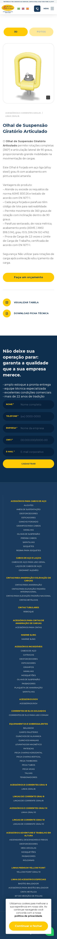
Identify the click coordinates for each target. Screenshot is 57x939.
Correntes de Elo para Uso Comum (28, 715)
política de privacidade (28, 916)
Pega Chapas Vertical (28, 757)
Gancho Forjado (28, 521)
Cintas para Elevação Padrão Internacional (28, 590)
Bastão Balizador (28, 883)
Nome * (10, 404)
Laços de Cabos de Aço (29, 566)
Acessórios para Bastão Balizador (28, 887)
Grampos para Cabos (28, 526)
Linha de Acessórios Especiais (28, 879)
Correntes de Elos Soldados (28, 711)
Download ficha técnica (31, 313)
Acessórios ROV (28, 699)
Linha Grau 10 (28, 812)
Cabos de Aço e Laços (28, 558)
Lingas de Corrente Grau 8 (28, 796)
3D (15, 31)
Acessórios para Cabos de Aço (28, 501)
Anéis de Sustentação (28, 509)
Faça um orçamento (28, 277)
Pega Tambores (28, 761)
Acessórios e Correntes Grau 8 (23, 113)
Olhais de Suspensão (28, 534)
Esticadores (28, 517)
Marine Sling (28, 635)
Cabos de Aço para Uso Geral (28, 562)
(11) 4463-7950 (37, 9)
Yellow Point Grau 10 (29, 872)
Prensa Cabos (28, 538)
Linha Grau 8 (12, 116)
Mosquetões (28, 675)
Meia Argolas (28, 848)
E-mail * (10, 451)
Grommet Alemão (28, 570)
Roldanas (28, 860)
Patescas (28, 748)
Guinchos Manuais (29, 740)
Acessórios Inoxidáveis (28, 646)
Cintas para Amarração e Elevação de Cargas (28, 579)
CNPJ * (9, 440)
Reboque (28, 611)
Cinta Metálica (28, 892)
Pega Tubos (28, 765)
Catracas (28, 655)
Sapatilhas (29, 542)
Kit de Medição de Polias (28, 896)
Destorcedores (28, 513)
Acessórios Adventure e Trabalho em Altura (28, 834)
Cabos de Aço (28, 651)
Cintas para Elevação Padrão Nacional (28, 596)
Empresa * (11, 428)
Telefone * (12, 416)
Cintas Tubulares (28, 607)
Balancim (28, 728)
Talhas (28, 773)
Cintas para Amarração (28, 585)
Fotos (41, 31)
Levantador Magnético (28, 744)
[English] (23, 9)
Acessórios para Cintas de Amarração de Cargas (28, 621)
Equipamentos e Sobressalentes (28, 724)
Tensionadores (28, 777)
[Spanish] (27, 9)
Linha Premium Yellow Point (28, 868)
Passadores (28, 683)
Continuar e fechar (28, 925)
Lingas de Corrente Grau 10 (28, 820)
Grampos (28, 667)
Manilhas (28, 530)
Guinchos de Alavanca (28, 736)
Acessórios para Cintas (28, 627)
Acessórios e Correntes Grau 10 (28, 808)
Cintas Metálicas (28, 600)
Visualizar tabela (26, 302)
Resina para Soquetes (28, 550)
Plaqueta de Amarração (28, 687)
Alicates (28, 505)
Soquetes (28, 546)
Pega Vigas (28, 769)
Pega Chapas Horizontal (28, 752)
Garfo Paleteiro (28, 732)
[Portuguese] (18, 9)
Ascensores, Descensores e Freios (28, 840)
